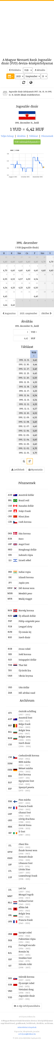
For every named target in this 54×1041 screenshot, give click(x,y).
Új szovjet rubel (26, 983)
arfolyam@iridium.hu (27, 1034)
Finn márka (25, 799)
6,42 (13, 304)
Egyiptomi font (26, 780)
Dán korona (25, 533)
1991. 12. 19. (24, 382)
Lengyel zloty (25, 626)
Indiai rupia (25, 571)
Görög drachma (27, 818)
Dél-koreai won (26, 588)
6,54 (36, 278)
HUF (33, 338)
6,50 (36, 287)
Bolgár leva (24, 730)
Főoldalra (16, 70)
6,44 (5, 304)
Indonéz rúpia (26, 555)
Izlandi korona (26, 577)
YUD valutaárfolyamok (26, 141)
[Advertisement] (27, 28)
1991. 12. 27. (24, 368)
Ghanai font (25, 812)
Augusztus (10, 313)
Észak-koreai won (28, 850)
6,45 (5, 296)
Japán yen (24, 582)
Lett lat (22, 888)
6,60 (5, 261)
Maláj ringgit (25, 598)
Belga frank (24, 724)
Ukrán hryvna (26, 675)
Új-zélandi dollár (27, 615)
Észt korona (25, 774)
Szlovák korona (26, 976)
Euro (21, 538)
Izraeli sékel (25, 560)
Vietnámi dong (26, 989)
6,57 (21, 278)
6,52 (13, 278)
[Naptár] (10, 76)
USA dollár (24, 687)
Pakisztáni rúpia (27, 938)
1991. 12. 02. (24, 448)
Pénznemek (47, 136)
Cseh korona (25, 521)
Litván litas (24, 869)
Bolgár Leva (24, 736)
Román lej (24, 951)
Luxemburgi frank (28, 875)
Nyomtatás (37, 469)
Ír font (22, 831)
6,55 (5, 278)
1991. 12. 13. (24, 399)
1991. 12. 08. (24, 421)
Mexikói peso (25, 593)
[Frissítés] (23, 82)
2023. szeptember (28, 313)
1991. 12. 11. (24, 408)
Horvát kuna (25, 825)
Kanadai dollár (26, 505)
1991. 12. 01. (24, 452)
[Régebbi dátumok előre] (24, 461)
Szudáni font (25, 957)
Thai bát (23, 665)
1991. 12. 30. (24, 364)
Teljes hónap (7, 136)
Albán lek (23, 907)
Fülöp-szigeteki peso (29, 621)
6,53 (28, 278)
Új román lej (25, 632)
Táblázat (33, 136)
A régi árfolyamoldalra (28, 1005)
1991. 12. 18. (24, 386)
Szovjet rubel (25, 932)
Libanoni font (26, 863)
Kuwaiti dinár (26, 856)
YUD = (34, 331)
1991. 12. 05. (23, 435)
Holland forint (26, 900)
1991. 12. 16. (24, 395)
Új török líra (25, 670)
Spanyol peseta (26, 787)
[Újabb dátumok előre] (30, 461)
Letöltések (18, 469)
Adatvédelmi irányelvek (27, 1027)
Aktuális (40, 70)
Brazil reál (24, 500)
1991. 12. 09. (24, 417)
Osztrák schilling (27, 711)
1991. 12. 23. (24, 373)
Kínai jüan (24, 516)
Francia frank (26, 806)
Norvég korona (26, 610)
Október (45, 313)
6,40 (36, 296)
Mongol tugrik (26, 894)
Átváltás (21, 136)
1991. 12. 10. (24, 413)
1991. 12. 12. (24, 404)
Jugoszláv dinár (27, 995)
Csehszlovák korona (29, 755)
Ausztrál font (25, 717)
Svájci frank (25, 511)
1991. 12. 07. (24, 426)
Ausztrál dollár (26, 495)
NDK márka (24, 761)
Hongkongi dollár (28, 549)
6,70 (44, 261)
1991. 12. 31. (24, 359)
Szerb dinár (24, 637)
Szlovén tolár (25, 964)
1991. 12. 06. (24, 430)
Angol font (24, 544)
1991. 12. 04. (24, 439)
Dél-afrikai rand (27, 692)
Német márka (26, 768)
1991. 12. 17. (24, 390)
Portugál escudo (27, 945)
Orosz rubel (24, 648)
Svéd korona (25, 654)
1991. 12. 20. (24, 377)
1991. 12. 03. (24, 443)
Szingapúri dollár (27, 659)
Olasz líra (23, 844)
